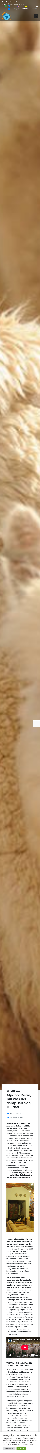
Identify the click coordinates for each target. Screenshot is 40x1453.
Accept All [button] (21, 1448)
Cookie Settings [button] (9, 1448)
